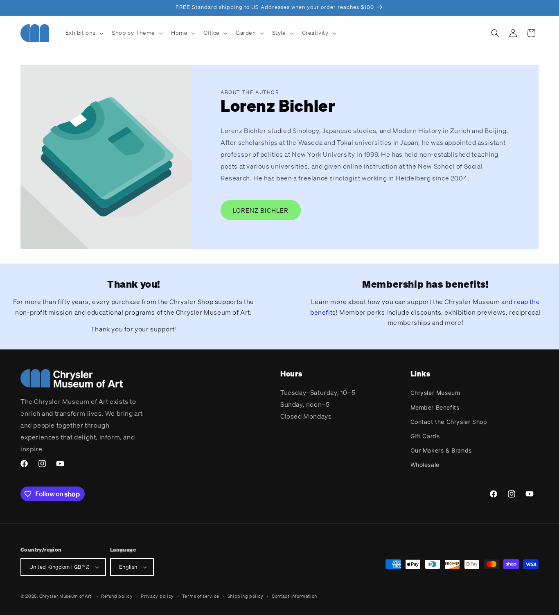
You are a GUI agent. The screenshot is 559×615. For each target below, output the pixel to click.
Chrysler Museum (435, 392)
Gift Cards (425, 436)
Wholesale (425, 464)
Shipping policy (246, 596)
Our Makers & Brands (441, 450)
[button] (84, 32)
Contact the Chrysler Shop (448, 421)
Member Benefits (435, 407)
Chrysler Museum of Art (65, 596)
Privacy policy (157, 596)
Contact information (294, 596)
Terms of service (200, 596)
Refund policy (117, 596)
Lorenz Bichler (261, 210)
